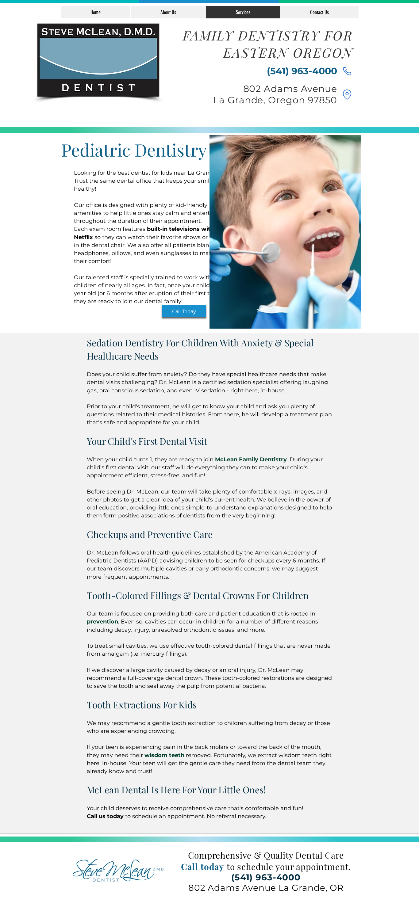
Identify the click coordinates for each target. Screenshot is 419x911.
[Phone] (347, 71)
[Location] (347, 94)
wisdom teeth (164, 755)
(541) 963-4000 (266, 877)
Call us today (105, 816)
